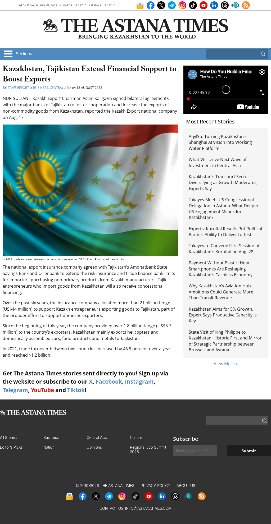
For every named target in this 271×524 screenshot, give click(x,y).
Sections (24, 54)
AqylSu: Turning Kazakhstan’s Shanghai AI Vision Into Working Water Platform (220, 142)
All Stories (8, 437)
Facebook (109, 381)
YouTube (42, 390)
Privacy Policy (155, 485)
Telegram (15, 390)
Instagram (139, 381)
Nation (49, 447)
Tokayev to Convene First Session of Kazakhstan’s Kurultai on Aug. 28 (224, 248)
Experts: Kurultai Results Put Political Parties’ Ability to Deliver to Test (225, 231)
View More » (226, 363)
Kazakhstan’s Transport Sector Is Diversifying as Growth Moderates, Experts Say (223, 182)
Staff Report (18, 87)
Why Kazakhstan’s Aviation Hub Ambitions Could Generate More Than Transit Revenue (221, 292)
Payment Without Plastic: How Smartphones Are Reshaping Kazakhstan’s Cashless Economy (220, 269)
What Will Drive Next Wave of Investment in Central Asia (217, 162)
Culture (136, 437)
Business (40, 87)
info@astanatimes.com (148, 508)
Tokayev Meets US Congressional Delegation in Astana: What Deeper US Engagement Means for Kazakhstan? (224, 208)
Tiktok (76, 390)
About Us (186, 485)
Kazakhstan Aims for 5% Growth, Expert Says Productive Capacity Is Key (223, 315)
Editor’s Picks (11, 447)
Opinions (94, 447)
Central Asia (60, 87)
